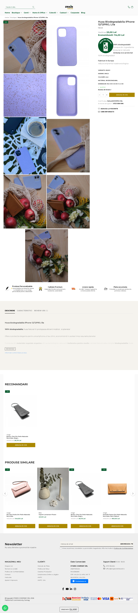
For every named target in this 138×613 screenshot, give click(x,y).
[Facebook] (63, 589)
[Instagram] (75, 589)
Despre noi (9, 566)
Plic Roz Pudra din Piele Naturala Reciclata (18, 515)
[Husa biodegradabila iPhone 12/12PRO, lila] (25, 46)
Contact (7, 574)
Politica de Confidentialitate (123, 548)
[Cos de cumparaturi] (132, 7)
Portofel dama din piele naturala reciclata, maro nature (115, 515)
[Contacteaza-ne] (129, 7)
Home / (7, 17)
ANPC (40, 577)
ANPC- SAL (42, 580)
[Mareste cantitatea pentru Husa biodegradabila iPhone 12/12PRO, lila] (106, 95)
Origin (9, 435)
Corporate (75, 13)
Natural (100, 27)
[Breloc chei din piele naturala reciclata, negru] (21, 410)
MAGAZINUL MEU (13, 562)
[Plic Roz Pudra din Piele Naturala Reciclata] (21, 488)
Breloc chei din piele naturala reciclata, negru (17, 437)
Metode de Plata (44, 566)
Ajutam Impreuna (11, 580)
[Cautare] (33, 7)
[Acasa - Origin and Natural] (69, 7)
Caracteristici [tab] (24, 311)
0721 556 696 (110, 566)
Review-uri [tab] (41, 311)
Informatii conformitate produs (16, 353)
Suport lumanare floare (47, 514)
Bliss (40, 513)
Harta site (8, 577)
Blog (83, 13)
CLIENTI (41, 562)
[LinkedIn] (71, 589)
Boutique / (13, 17)
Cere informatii (107, 112)
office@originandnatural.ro (115, 569)
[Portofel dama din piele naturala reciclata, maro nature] (117, 488)
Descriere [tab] (10, 311)
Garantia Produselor (45, 572)
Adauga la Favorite (109, 109)
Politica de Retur (43, 569)
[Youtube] (67, 589)
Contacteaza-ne (80, 581)
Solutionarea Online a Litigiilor (48, 574)
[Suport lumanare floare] (53, 488)
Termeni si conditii (11, 569)
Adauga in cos (122, 95)
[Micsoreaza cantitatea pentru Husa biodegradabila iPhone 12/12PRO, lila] (99, 95)
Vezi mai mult (10, 349)
